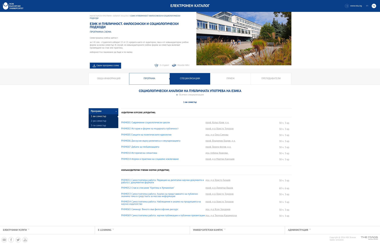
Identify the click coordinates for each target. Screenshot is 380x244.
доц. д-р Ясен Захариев (217, 210)
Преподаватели (271, 78)
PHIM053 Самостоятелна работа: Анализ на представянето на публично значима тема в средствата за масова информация (159, 195)
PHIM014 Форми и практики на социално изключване (150, 159)
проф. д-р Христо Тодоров (219, 129)
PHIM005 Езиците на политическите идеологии (146, 135)
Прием (230, 78)
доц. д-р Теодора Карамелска (221, 216)
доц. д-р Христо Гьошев (217, 180)
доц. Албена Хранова (217, 153)
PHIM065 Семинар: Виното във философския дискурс (149, 210)
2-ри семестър (98, 121)
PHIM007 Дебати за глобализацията (140, 147)
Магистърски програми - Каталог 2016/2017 (109, 16)
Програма (149, 78)
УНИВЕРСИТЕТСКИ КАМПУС (208, 230)
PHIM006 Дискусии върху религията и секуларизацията (150, 141)
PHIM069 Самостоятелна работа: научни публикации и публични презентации (163, 216)
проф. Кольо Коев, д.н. (217, 123)
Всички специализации (191, 94)
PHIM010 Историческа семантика (139, 153)
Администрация (298, 230)
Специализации (190, 78)
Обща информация (108, 78)
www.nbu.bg (354, 6)
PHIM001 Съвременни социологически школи (145, 123)
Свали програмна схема (107, 65)
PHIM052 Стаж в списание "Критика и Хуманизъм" (148, 188)
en (367, 5)
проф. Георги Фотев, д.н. (218, 147)
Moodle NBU (183, 65)
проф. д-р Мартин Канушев (219, 159)
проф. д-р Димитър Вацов (219, 188)
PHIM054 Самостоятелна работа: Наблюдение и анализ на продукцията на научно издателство (161, 203)
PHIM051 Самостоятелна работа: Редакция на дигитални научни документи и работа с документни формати (162, 181)
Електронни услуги (15, 230)
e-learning (104, 230)
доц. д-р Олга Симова (216, 135)
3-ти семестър (98, 125)
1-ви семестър (98, 116)
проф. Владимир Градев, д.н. (220, 141)
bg (374, 5)
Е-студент (164, 65)
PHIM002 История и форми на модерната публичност (150, 129)
